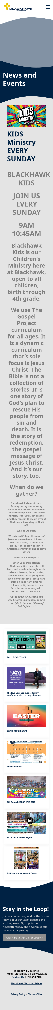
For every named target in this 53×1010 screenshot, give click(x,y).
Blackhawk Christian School (26, 983)
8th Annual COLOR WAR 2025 (21, 802)
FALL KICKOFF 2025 (16, 657)
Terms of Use (35, 994)
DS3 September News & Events (22, 873)
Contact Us (18, 977)
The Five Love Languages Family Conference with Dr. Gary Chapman (24, 694)
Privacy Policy (18, 994)
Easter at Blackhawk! (17, 731)
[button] (26, 178)
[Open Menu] (48, 7)
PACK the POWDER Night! (19, 837)
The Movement (14, 766)
